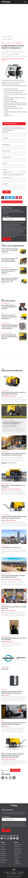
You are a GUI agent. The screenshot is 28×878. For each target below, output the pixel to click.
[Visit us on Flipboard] (17, 838)
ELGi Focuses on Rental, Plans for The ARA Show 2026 (13, 607)
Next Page (15, 770)
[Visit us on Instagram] (10, 777)
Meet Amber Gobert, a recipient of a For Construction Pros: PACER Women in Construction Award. (11, 645)
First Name (5, 132)
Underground (5, 605)
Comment (5, 183)
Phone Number (6, 150)
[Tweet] (13, 197)
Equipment (4, 689)
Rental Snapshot (6, 636)
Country (4, 169)
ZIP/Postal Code (6, 177)
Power (9, 43)
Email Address (6, 144)
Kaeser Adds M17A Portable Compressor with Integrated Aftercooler (9, 250)
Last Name (5, 138)
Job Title (5, 163)
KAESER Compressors (10, 396)
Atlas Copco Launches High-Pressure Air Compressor (13, 486)
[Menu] (25, 2)
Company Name (6, 157)
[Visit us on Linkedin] (14, 777)
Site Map (20, 873)
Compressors (4, 390)
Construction (5, 546)
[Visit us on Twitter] (6, 777)
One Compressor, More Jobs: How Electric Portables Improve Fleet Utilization (9, 260)
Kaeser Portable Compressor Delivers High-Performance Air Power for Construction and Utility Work (12, 755)
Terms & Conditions (12, 873)
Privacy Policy (12, 236)
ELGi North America (9, 610)
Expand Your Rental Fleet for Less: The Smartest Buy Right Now (9, 271)
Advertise (13, 872)
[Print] (2, 197)
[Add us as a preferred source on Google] (20, 197)
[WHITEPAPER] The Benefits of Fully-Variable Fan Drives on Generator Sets (9, 326)
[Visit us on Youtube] (14, 838)
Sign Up (6, 239)
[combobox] (14, 36)
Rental (3, 43)
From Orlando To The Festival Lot (11, 547)
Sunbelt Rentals (8, 641)
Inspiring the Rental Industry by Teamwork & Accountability (13, 638)
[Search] (21, 2)
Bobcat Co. (7, 695)
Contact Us (7, 872)
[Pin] (16, 197)
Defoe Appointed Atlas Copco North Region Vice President (8, 307)
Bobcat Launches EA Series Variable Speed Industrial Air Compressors (12, 692)
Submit (6, 192)
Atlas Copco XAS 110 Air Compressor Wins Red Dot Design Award (9, 316)
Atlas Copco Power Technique (12, 489)
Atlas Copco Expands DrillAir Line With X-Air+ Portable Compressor (13, 576)
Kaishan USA (5, 669)
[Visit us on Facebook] (2, 777)
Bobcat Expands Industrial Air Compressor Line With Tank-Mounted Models (13, 723)
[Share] (6, 197)
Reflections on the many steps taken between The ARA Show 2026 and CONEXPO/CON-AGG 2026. (13, 551)
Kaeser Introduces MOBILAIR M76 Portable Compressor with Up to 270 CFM (9, 279)
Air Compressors (18, 43)
